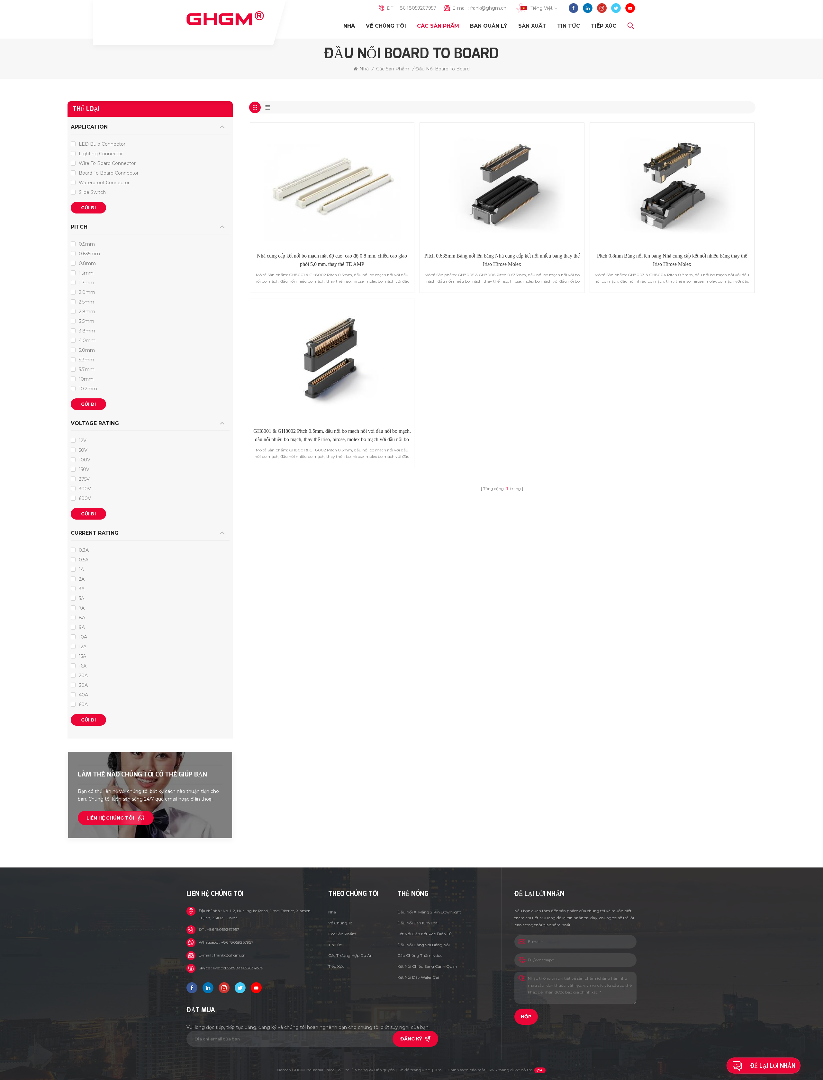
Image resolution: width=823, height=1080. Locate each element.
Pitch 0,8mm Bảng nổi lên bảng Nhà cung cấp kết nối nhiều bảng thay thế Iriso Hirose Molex (672, 260)
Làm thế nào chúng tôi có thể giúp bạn (142, 774)
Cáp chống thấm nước (419, 955)
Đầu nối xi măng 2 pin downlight (429, 912)
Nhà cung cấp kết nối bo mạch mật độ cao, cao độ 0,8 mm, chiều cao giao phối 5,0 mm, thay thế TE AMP (332, 260)
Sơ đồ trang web (414, 1069)
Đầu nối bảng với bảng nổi (423, 944)
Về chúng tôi (386, 26)
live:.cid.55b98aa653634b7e (238, 968)
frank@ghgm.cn (488, 8)
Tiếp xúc (603, 26)
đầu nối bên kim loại (418, 923)
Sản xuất (532, 26)
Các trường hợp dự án (350, 955)
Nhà (349, 26)
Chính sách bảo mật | (490, 1069)
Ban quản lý (488, 26)
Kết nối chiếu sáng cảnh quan (427, 966)
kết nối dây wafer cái (418, 977)
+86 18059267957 (416, 8)
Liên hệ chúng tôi (110, 818)
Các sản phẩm (438, 26)
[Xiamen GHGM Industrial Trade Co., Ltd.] (225, 18)
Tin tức (568, 26)
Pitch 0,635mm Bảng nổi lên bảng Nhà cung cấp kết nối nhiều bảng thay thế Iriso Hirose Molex (502, 260)
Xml (439, 1069)
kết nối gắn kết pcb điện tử (424, 933)
